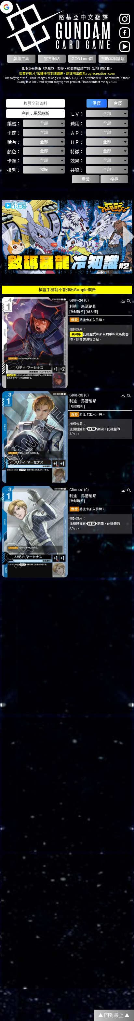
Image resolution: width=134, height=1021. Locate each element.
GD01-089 (76, 395)
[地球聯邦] (77, 311)
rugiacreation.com (100, 73)
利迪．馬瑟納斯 (83, 306)
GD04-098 (76, 300)
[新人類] (92, 311)
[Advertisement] (67, 647)
